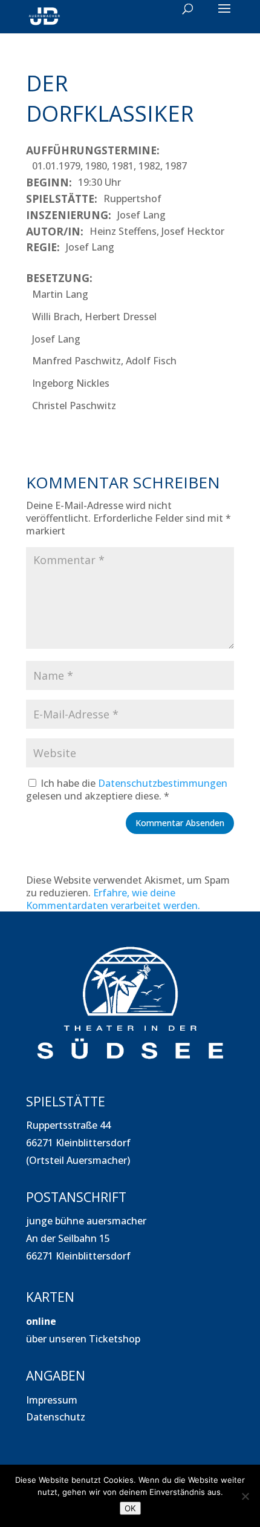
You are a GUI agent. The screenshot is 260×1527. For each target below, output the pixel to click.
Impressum (51, 1400)
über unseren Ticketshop (83, 1338)
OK (130, 1508)
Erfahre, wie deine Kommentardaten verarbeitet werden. (113, 899)
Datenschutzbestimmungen (162, 783)
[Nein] (245, 1496)
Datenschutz (55, 1417)
